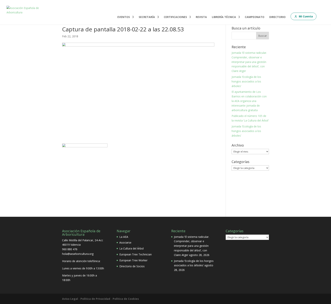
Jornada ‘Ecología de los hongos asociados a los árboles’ (246, 81)
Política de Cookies (126, 299)
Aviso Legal (70, 299)
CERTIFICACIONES (175, 17)
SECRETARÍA (147, 17)
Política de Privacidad (95, 299)
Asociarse (125, 242)
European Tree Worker (133, 260)
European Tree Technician (135, 254)
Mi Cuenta (306, 16)
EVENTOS (123, 17)
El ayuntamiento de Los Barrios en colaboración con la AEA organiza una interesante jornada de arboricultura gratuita (249, 101)
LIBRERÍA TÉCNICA (224, 17)
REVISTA (201, 17)
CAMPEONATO (254, 17)
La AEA (123, 237)
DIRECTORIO (277, 17)
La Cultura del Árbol (131, 248)
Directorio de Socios (132, 266)
